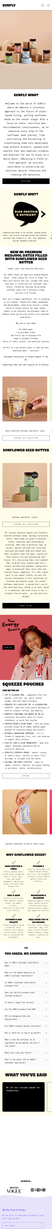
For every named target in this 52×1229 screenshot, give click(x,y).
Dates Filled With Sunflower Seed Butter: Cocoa (24, 431)
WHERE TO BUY (26, 605)
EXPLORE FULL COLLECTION (26, 438)
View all (8, 647)
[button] (42, 5)
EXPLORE (26, 776)
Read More (26, 181)
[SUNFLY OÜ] (9, 5)
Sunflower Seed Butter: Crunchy (24, 517)
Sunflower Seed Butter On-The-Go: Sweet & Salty (24, 844)
